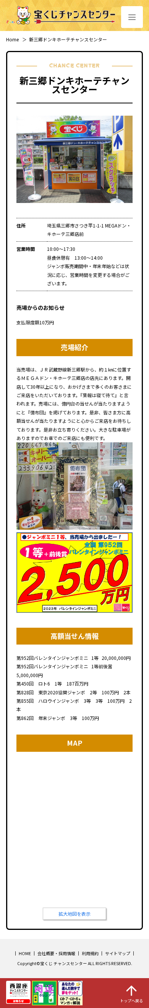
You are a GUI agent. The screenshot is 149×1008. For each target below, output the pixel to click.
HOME (25, 953)
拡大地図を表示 (74, 913)
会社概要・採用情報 (56, 953)
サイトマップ (117, 953)
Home (12, 39)
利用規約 (90, 953)
